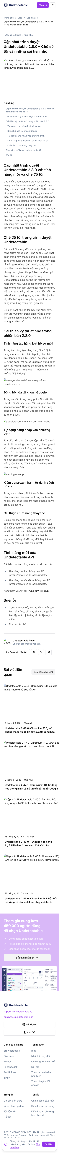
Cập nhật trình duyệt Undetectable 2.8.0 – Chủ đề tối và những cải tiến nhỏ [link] (28, 23)
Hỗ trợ (7, 1116)
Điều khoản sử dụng (42, 1106)
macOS (31, 1032)
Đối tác (35, 1066)
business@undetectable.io (18, 1016)
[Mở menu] (52, 5)
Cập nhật (31, 17)
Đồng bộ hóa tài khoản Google (22, 131)
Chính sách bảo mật (42, 1100)
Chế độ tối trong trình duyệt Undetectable (26, 116)
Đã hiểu (48, 1144)
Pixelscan (9, 1056)
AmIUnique (10, 1072)
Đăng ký (43, 5)
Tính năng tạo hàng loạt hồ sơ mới (24, 126)
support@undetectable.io (18, 1011)
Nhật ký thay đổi (40, 1056)
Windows (31, 1024)
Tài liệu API (10, 1111)
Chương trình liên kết (43, 1061)
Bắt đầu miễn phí (25, 957)
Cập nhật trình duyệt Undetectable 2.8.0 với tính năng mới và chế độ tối (30, 110)
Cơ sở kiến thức (13, 1100)
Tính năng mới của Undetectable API (24, 150)
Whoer (7, 1061)
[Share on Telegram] (49, 652)
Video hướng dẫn (14, 1106)
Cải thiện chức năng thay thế (21, 145)
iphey (7, 1077)
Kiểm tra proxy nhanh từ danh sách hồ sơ (27, 140)
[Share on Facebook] (34, 652)
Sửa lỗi (9, 155)
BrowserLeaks (12, 1050)
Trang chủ (9, 17)
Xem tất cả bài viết (43, 672)
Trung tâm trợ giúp (38, 590)
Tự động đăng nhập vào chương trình (25, 135)
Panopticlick (11, 1066)
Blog (20, 17)
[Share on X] (41, 652)
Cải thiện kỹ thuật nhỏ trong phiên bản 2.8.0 (27, 121)
